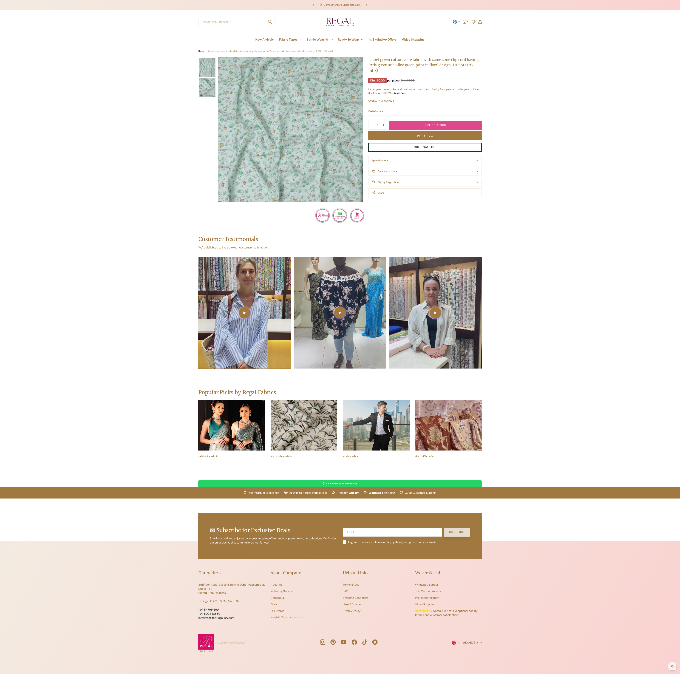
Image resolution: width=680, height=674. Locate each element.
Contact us (277, 598)
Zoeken (270, 22)
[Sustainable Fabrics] (304, 425)
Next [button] (366, 5)
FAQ (345, 591)
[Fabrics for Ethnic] (231, 425)
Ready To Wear (348, 39)
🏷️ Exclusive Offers (382, 39)
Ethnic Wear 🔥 (318, 39)
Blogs (274, 604)
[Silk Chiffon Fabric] (448, 425)
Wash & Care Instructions (287, 617)
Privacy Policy (352, 611)
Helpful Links (355, 573)
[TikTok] (364, 642)
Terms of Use (351, 585)
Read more (399, 93)
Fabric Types (288, 39)
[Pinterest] (333, 642)
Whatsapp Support (427, 585)
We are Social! (428, 573)
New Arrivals (264, 39)
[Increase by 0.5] (383, 125)
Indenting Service (282, 591)
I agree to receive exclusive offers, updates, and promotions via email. (392, 542)
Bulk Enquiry (425, 147)
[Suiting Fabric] (376, 425)
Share (381, 192)
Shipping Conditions (355, 598)
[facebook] (354, 642)
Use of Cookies (352, 604)
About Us (276, 585)
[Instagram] (322, 642)
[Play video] (244, 313)
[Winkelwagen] (480, 22)
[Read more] (466, 22)
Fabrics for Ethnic (208, 456)
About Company (286, 573)
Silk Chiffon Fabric (425, 456)
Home (201, 51)
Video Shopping (413, 39)
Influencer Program (427, 598)
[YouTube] (343, 642)
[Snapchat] (375, 642)
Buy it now (425, 135)
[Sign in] (473, 22)
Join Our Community (428, 591)
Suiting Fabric (350, 456)
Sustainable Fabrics (282, 456)
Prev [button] (313, 5)
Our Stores (277, 611)
